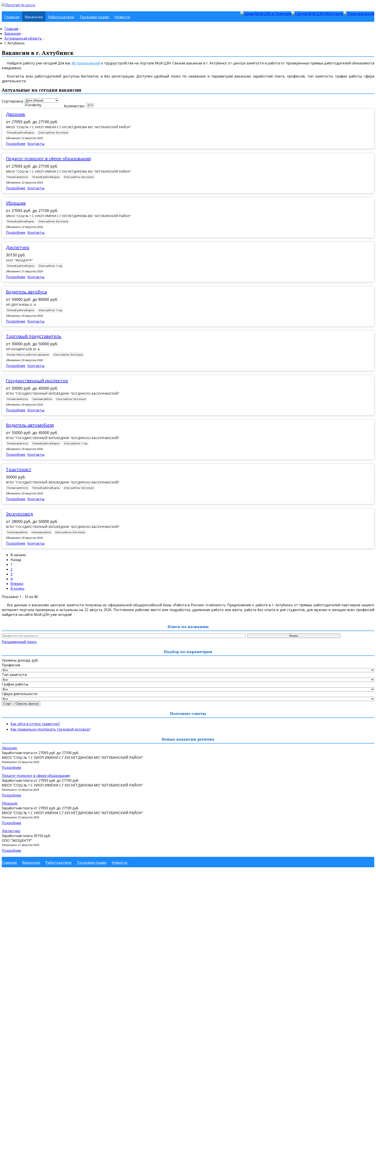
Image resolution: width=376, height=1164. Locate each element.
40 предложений (86, 63)
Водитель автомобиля (30, 425)
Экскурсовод (19, 514)
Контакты (35, 143)
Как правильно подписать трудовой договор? (50, 729)
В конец (17, 588)
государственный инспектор (37, 381)
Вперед (16, 583)
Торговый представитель (33, 336)
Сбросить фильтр (27, 703)
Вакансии (34, 16)
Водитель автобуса (26, 292)
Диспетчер (17, 247)
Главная (12, 16)
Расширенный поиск (19, 641)
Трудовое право (94, 16)
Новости (122, 16)
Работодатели (61, 16)
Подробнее (15, 143)
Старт (7, 703)
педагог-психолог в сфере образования (48, 159)
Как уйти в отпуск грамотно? (35, 723)
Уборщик (16, 203)
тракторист (18, 469)
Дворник (15, 114)
